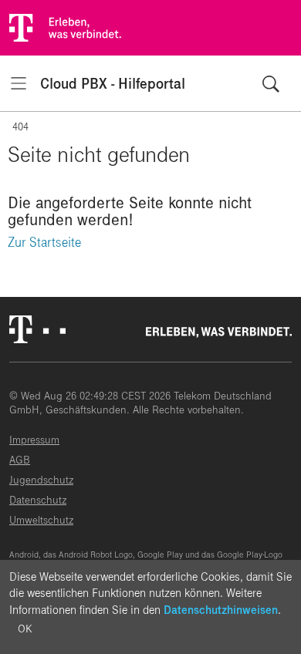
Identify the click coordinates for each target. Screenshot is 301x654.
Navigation (18, 83)
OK (25, 628)
